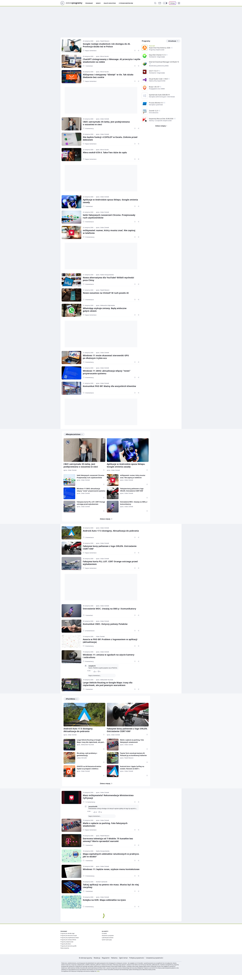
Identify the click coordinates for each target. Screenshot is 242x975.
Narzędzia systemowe (156, 105)
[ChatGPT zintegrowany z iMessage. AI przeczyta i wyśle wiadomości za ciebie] (71, 61)
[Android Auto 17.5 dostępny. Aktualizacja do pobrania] (71, 532)
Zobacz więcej (105, 519)
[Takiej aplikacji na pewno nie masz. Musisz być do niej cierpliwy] (71, 886)
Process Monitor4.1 (156, 103)
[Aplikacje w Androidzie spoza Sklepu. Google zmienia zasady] (71, 201)
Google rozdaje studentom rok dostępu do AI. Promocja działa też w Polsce (106, 45)
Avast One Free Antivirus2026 (160, 48)
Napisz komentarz (91, 50)
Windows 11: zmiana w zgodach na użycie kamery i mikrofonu (108, 656)
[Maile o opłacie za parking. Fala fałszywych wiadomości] (113, 745)
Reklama (114, 958)
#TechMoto (70, 699)
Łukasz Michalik (82, 758)
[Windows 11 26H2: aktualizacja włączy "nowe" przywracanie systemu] (71, 372)
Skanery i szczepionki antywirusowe (160, 120)
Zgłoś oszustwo (110, 3)
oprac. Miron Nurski (102, 56)
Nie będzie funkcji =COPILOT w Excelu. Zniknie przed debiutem (110, 138)
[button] (178, 3)
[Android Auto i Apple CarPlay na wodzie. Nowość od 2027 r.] (113, 771)
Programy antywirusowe (156, 50)
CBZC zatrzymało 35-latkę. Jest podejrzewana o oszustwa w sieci (81, 465)
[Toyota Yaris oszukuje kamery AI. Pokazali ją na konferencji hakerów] (113, 758)
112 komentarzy (90, 802)
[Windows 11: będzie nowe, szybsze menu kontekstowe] (71, 871)
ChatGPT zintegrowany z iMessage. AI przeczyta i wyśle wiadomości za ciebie (111, 60)
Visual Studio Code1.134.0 (158, 79)
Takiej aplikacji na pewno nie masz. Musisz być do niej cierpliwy (111, 886)
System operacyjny (107, 940)
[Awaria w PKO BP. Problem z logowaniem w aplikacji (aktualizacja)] (71, 641)
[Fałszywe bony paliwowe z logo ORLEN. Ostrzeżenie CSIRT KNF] (113, 493)
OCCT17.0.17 (153, 71)
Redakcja (97, 958)
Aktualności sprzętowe (108, 935)
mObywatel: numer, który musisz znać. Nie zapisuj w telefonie (109, 231)
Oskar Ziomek (100, 636)
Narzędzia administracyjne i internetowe (162, 97)
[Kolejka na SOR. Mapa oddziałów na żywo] (71, 902)
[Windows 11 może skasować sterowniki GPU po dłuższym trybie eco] (71, 357)
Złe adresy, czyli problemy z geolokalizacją (87, 754)
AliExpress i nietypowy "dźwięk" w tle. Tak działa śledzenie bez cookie (108, 76)
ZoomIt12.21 (153, 111)
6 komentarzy (89, 128)
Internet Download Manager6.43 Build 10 (164, 62)
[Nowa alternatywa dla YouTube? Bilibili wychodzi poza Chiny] (71, 279)
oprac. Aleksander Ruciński (104, 680)
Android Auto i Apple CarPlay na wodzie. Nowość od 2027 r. (132, 767)
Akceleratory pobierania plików (159, 66)
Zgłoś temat (123, 958)
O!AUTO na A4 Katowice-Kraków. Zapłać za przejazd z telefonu (89, 767)
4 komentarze (89, 222)
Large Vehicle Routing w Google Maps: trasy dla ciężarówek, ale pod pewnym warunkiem (107, 684)
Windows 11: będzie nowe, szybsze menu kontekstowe (111, 869)
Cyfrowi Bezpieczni (126, 3)
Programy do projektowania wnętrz (69, 937)
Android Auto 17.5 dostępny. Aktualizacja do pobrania (111, 530)
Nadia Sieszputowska (102, 851)
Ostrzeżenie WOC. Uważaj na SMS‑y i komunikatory (109, 608)
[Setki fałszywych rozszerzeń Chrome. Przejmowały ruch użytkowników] (71, 217)
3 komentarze (89, 284)
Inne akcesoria (153, 113)
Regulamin (106, 958)
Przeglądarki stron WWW (157, 89)
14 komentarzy (89, 876)
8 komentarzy (89, 661)
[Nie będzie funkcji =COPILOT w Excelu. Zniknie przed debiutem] (71, 139)
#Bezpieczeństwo (73, 434)
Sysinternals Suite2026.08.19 (159, 95)
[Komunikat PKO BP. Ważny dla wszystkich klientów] (71, 388)
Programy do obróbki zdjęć (67, 933)
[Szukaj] (155, 3)
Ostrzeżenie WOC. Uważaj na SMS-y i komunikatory (133, 503)
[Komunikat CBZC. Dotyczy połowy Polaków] (71, 626)
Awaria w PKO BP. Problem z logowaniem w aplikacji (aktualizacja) (110, 640)
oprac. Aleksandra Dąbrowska (105, 305)
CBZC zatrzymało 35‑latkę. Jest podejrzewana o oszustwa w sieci (106, 123)
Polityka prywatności (136, 958)
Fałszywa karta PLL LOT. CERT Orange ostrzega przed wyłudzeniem (91, 503)
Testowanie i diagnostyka (157, 57)
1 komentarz (89, 66)
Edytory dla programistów (157, 81)
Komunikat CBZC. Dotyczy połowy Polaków (105, 623)
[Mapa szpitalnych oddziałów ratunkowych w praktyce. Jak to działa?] (71, 856)
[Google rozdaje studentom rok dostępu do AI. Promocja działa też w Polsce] (71, 45)
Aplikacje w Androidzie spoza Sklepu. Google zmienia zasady (110, 201)
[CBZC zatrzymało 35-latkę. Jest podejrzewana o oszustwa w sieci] (71, 123)
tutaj (98, 971)
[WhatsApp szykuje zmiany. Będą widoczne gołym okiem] (71, 310)
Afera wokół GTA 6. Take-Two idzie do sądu (105, 152)
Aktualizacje (172, 41)
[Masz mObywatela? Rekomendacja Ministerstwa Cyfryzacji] (71, 797)
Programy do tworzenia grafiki (68, 946)
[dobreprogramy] (75, 3)
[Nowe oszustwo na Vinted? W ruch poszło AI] (71, 295)
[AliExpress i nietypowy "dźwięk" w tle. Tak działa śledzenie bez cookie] (71, 76)
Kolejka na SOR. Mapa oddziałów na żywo (104, 899)
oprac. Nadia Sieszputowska (105, 275)
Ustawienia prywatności (154, 958)
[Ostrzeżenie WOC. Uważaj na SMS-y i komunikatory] (113, 506)
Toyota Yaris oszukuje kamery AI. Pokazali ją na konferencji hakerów (133, 754)
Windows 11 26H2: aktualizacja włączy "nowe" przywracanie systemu (106, 372)
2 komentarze (89, 537)
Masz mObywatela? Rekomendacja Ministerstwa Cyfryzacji (108, 796)
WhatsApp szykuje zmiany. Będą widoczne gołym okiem (104, 309)
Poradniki (104, 933)
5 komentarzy (89, 362)
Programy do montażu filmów (68, 940)
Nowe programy (64, 948)
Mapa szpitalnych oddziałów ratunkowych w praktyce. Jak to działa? (111, 855)
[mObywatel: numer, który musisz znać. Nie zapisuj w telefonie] (71, 232)
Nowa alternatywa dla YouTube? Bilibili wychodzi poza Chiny (108, 279)
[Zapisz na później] (135, 50)
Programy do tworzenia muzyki (68, 935)
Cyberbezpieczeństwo (107, 937)
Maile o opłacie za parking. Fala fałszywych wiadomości (132, 741)
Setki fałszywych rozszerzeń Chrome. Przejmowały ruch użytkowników (109, 216)
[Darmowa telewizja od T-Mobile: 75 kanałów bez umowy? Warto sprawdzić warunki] (71, 840)
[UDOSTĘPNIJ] (138, 50)
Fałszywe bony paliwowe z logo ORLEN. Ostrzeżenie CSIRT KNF (131, 490)
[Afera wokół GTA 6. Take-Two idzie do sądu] (71, 154)
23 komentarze (89, 631)
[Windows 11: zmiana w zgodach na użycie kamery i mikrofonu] (71, 656)
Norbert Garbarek (101, 882)
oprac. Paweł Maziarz (102, 41)
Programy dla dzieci (65, 944)
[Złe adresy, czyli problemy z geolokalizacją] (69, 758)
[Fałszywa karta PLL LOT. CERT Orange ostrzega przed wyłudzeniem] (69, 506)
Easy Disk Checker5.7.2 (157, 55)
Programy (89, 3)
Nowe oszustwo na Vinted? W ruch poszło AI (106, 292)
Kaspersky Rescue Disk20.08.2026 (161, 119)
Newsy (98, 3)
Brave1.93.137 (154, 87)
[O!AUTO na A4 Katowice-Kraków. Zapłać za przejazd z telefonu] (69, 771)
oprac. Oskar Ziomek (102, 119)
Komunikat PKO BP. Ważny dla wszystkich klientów (109, 386)
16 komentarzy (89, 237)
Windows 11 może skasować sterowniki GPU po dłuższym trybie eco (106, 356)
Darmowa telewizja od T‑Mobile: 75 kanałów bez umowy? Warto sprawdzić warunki (108, 840)
